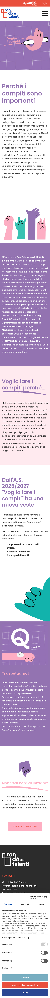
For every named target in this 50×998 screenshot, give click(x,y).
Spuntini (30, 3)
